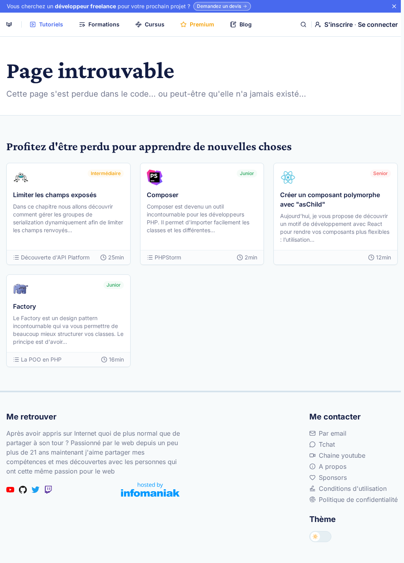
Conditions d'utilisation (353, 488)
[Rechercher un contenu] (303, 24)
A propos (332, 466)
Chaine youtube (342, 455)
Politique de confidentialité (358, 499)
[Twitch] (48, 490)
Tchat (327, 444)
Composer (162, 195)
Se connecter (378, 24)
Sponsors (333, 477)
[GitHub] (23, 490)
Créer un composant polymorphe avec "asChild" (330, 199)
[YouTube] (10, 490)
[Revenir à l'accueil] (9, 24)
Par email (332, 433)
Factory (24, 306)
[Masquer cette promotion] (394, 6)
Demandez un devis (219, 6)
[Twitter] (35, 490)
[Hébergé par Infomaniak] (150, 489)
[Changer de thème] (320, 536)
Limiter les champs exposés (55, 195)
